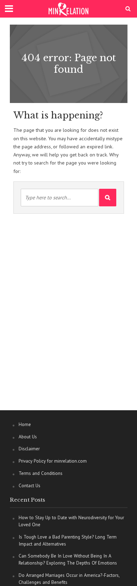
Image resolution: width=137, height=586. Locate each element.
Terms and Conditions (41, 473)
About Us (28, 436)
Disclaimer (29, 448)
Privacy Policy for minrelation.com (53, 461)
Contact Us (29, 485)
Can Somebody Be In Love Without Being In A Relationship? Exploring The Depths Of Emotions (68, 559)
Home (25, 424)
